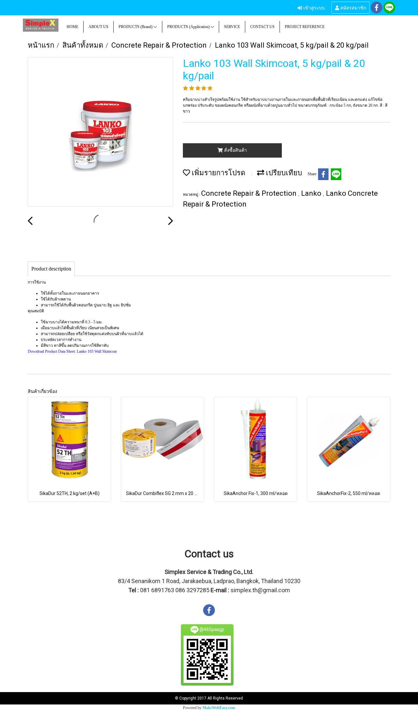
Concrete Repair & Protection (249, 193)
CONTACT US (262, 26)
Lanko (312, 193)
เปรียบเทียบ (283, 173)
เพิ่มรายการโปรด (217, 173)
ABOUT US (98, 26)
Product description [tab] (51, 268)
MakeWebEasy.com (218, 707)
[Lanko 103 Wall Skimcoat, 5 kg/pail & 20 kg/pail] (100, 132)
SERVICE (232, 26)
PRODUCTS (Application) (189, 26)
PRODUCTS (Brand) (136, 26)
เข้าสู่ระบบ (313, 7)
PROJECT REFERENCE (305, 26)
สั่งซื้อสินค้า (235, 150)
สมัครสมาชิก (352, 7)
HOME (72, 26)
